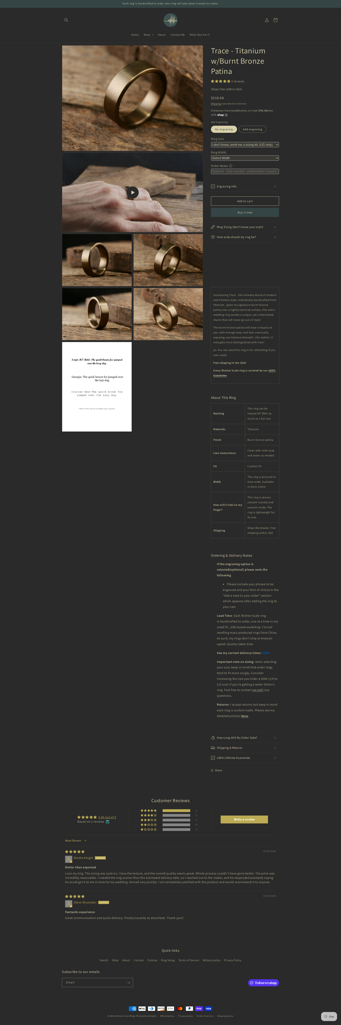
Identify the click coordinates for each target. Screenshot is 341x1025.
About (126, 960)
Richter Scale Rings (126, 1016)
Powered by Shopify (146, 1016)
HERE (265, 653)
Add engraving (252, 129)
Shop (115, 960)
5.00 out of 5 (107, 817)
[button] (66, 20)
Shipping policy (225, 1015)
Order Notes (219, 166)
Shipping (216, 103)
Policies (152, 960)
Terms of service (205, 1015)
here (244, 716)
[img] (75, 852)
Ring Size (217, 139)
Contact (139, 960)
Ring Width (219, 152)
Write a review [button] (244, 819)
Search (104, 960)
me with (257, 690)
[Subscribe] (128, 982)
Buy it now (245, 212)
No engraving (224, 129)
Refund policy (211, 960)
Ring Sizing (168, 960)
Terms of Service (189, 960)
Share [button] (218, 770)
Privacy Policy (232, 960)
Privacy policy (185, 1015)
